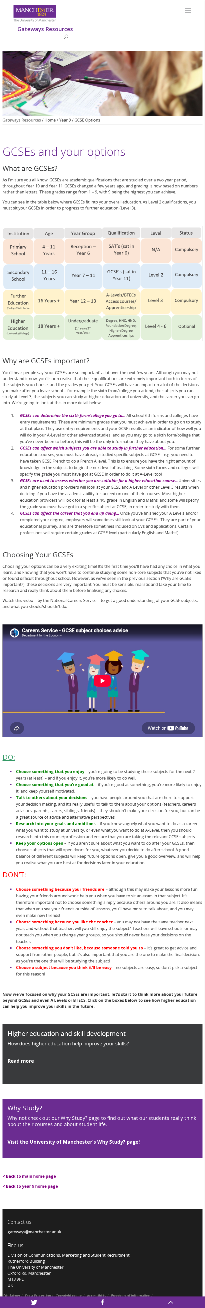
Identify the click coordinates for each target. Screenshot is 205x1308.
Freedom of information (130, 1295)
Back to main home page (31, 1176)
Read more (21, 1061)
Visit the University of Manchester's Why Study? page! (74, 1142)
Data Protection (38, 1295)
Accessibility (96, 1295)
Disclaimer (11, 1295)
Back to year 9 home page (32, 1186)
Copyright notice (69, 1295)
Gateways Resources (21, 120)
